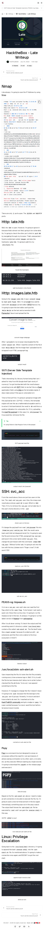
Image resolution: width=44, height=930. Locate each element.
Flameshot (6, 313)
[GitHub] (15, 926)
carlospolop (27, 619)
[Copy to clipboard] (39, 102)
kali (29, 302)
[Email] (24, 926)
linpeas (16, 65)
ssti (23, 65)
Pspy (3, 753)
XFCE (30, 305)
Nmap (4, 95)
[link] (26, 14)
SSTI (18, 387)
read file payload (10, 412)
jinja (20, 390)
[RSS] (29, 926)
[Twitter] (20, 926)
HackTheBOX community (11, 702)
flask (40, 387)
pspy (30, 65)
